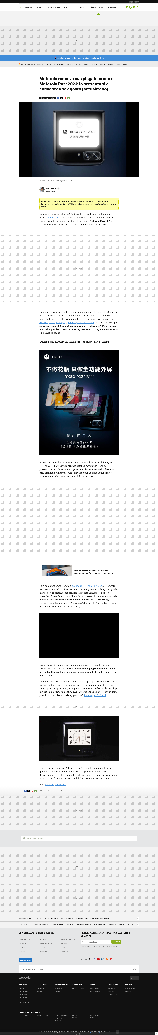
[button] (53, 188)
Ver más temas (25, 960)
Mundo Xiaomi (24, 1002)
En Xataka (79, 568)
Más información (95, 1033)
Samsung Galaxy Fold (74, 64)
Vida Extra (40, 991)
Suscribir (116, 942)
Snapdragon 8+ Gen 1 (95, 695)
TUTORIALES (80, 7)
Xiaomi (110, 64)
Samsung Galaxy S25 (41, 925)
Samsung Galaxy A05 (84, 925)
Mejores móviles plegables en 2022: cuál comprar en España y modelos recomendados (94, 571)
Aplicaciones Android (68, 939)
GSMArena (60, 784)
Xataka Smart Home (24, 998)
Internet (125, 64)
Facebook (58, 98)
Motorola (49, 784)
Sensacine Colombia (58, 1019)
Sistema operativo (46, 943)
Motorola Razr (54, 217)
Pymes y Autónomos (129, 992)
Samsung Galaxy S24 (126, 925)
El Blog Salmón (130, 988)
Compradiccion (113, 994)
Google (42, 947)
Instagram (130, 7)
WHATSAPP (113, 7)
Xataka (21, 988)
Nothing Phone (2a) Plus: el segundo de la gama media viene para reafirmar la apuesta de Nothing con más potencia (70, 918)
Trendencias (112, 988)
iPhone (94, 64)
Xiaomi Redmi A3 (57, 925)
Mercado (64, 943)
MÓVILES (40, 7)
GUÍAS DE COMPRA (96, 7)
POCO (118, 64)
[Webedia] (134, 1)
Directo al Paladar (78, 988)
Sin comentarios (48, 98)
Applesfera (23, 994)
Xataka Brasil (23, 1018)
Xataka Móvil (23, 991)
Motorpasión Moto (96, 991)
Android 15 (69, 925)
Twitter (138, 7)
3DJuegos (40, 988)
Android (48, 64)
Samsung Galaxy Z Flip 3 (52, 322)
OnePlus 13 (112, 925)
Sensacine (58, 988)
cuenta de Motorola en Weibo (87, 585)
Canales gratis (59, 64)
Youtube (134, 7)
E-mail (68, 98)
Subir (133, 978)
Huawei (22, 947)
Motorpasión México (94, 1016)
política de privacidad (110, 946)
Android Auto (44, 951)
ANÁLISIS (28, 7)
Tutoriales (23, 943)
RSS (107, 959)
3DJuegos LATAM (42, 1015)
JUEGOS (67, 7)
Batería (102, 64)
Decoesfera (111, 991)
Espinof (57, 991)
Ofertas (86, 64)
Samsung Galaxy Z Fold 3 (81, 322)
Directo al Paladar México (78, 1016)
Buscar (135, 969)
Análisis (43, 939)
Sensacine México (61, 1015)
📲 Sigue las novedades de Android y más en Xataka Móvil (77, 58)
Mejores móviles (99, 925)
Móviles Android (53, 791)
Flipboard (126, 7)
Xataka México (24, 1015)
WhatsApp (39, 64)
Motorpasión (94, 988)
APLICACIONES (54, 7)
